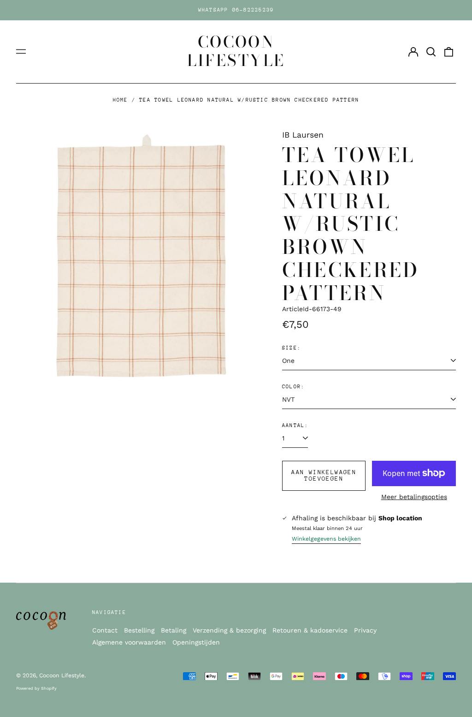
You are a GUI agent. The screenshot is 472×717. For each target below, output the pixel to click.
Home (120, 100)
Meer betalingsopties (414, 496)
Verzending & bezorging (229, 630)
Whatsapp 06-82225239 (236, 10)
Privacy (365, 630)
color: (293, 387)
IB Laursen (303, 134)
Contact (105, 630)
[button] (431, 51)
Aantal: (295, 425)
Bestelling (139, 630)
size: (291, 348)
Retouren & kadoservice (310, 630)
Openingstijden (196, 642)
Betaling (173, 630)
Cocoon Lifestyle (236, 51)
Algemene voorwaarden (129, 642)
